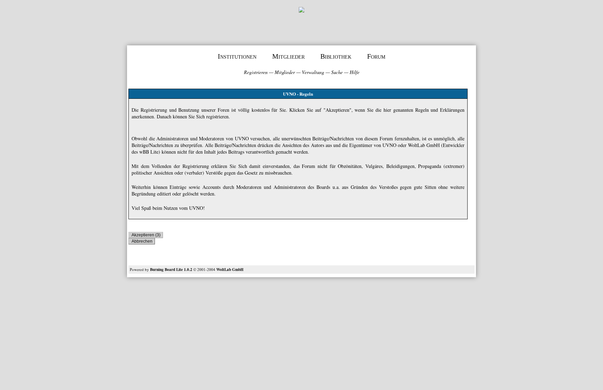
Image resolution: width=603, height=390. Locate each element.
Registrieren (256, 72)
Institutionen (237, 56)
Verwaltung (313, 72)
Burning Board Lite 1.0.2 (171, 269)
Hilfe (354, 72)
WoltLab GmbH (230, 269)
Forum (376, 56)
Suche (337, 72)
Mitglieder (288, 56)
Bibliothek (335, 56)
